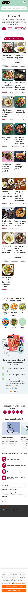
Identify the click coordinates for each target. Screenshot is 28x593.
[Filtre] (4, 28)
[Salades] (14, 324)
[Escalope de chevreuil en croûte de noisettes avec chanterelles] (20, 192)
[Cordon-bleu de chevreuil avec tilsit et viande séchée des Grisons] (8, 278)
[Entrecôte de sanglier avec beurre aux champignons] (20, 136)
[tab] (14, 485)
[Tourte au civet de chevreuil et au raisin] (20, 219)
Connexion (15, 391)
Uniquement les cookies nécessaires (14, 586)
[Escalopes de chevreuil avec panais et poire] (8, 82)
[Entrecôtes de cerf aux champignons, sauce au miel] (20, 82)
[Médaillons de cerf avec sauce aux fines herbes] (8, 109)
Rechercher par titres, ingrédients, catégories (14, 8)
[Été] (5, 324)
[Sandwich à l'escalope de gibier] (20, 163)
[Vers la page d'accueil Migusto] (6, 1)
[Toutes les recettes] (22, 324)
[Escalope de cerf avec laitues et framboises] (8, 163)
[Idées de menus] (11, 435)
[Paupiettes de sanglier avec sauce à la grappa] (20, 55)
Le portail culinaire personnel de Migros (12, 453)
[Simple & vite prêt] (5, 309)
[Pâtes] (22, 309)
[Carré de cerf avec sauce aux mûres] (8, 55)
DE (2, 501)
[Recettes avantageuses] (14, 309)
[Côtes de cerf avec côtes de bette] (20, 109)
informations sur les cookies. (19, 583)
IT (8, 501)
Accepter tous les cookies (14, 590)
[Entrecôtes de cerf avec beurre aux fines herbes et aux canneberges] (20, 247)
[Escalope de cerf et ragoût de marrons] (8, 219)
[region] (14, 581)
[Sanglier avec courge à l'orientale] (8, 136)
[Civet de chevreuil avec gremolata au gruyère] (8, 192)
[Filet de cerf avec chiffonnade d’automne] (8, 247)
